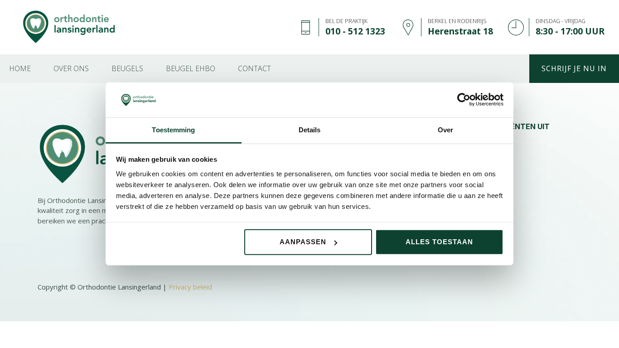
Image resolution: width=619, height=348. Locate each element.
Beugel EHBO (190, 68)
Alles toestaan (439, 242)
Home (20, 68)
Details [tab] (310, 130)
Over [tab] (445, 130)
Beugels (127, 68)
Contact (254, 68)
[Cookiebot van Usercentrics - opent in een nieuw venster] (463, 99)
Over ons (71, 68)
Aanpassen (303, 242)
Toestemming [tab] (173, 130)
